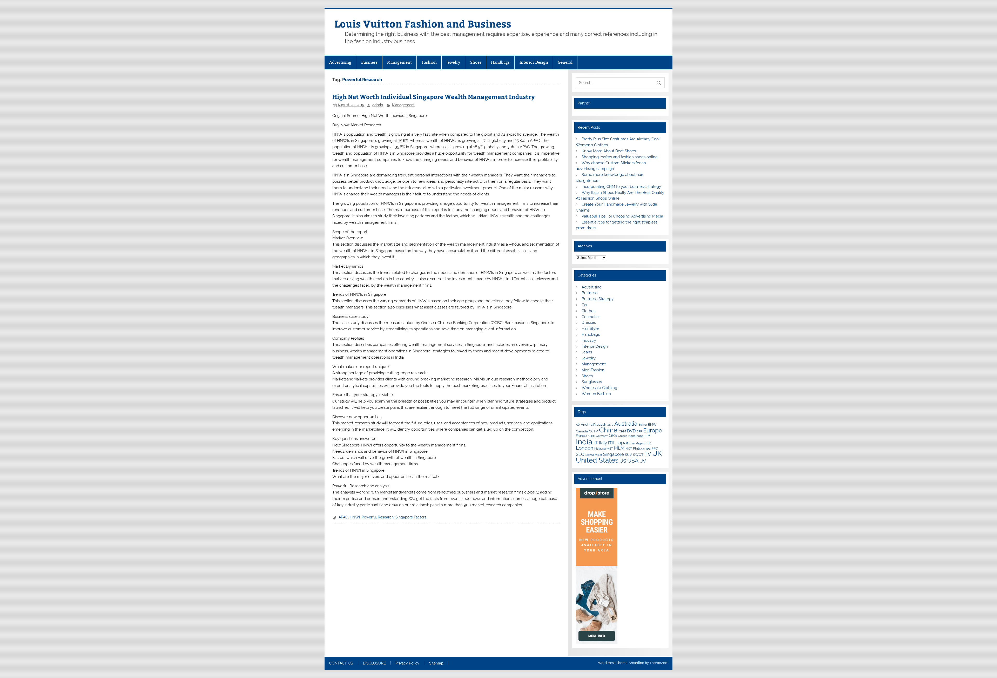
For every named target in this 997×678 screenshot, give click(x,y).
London (584, 448)
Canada (582, 431)
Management (399, 62)
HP (647, 435)
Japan (623, 442)
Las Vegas (637, 443)
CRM (622, 431)
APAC (343, 517)
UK (657, 453)
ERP (639, 431)
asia (610, 424)
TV (647, 454)
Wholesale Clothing (599, 387)
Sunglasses (592, 381)
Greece (622, 435)
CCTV (593, 431)
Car (585, 304)
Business (369, 62)
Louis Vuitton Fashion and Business (422, 23)
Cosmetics (591, 316)
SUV (628, 454)
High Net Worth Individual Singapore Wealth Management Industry (433, 97)
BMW (652, 424)
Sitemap (436, 663)
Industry (589, 340)
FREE (591, 435)
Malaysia (600, 448)
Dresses (589, 322)
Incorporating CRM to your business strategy (621, 186)
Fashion (429, 62)
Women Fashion (596, 393)
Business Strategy (598, 299)
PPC (654, 448)
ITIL (611, 442)
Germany (602, 435)
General (565, 62)
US (622, 461)
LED (648, 443)
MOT (628, 448)
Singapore (613, 454)
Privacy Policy (407, 663)
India (584, 441)
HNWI (355, 517)
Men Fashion (593, 370)
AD (578, 424)
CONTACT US (341, 663)
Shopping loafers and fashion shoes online (620, 157)
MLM (619, 448)
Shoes (475, 62)
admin (377, 105)
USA (632, 460)
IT (596, 442)
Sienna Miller (593, 454)
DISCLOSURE (374, 663)
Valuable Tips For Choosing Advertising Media (622, 216)
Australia (625, 423)
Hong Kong (635, 435)
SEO (580, 454)
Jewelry (453, 62)
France (581, 435)
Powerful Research (378, 517)
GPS (613, 435)
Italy (603, 442)
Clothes (588, 310)
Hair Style (590, 328)
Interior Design (534, 62)
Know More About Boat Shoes (609, 151)
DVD (631, 431)
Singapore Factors (410, 517)
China (608, 430)
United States (597, 460)
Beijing (642, 424)
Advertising (340, 62)
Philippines (641, 448)
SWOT (638, 454)
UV (642, 461)
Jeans (587, 352)
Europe (652, 430)
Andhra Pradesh (593, 424)
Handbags (500, 62)
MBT (610, 448)
